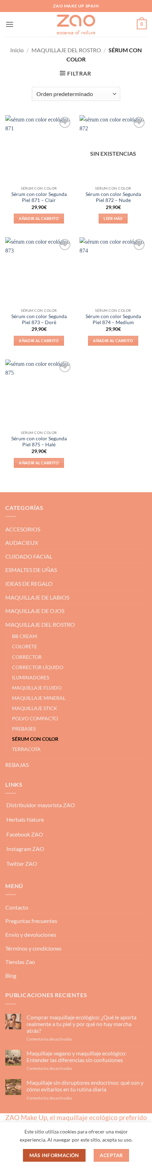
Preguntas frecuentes (31, 920)
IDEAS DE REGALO (29, 583)
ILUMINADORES (30, 677)
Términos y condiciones (33, 948)
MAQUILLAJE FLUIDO (37, 688)
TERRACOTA (26, 749)
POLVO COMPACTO (35, 718)
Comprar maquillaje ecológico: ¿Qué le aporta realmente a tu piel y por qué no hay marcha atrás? (81, 1024)
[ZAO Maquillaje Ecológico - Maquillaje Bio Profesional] (76, 24)
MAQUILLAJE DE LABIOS (37, 597)
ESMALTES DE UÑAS (31, 569)
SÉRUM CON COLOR (35, 739)
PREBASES (24, 729)
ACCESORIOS (22, 529)
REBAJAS (17, 764)
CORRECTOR (27, 657)
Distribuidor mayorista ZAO (40, 805)
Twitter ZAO (21, 863)
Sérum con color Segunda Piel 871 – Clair (39, 197)
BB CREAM (24, 636)
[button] (9, 24)
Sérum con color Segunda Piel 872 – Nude (113, 197)
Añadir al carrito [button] (39, 218)
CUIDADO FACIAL (28, 556)
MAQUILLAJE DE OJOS (34, 610)
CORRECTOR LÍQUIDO (37, 667)
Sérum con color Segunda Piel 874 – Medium (113, 320)
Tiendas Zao (20, 961)
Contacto (16, 907)
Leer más (113, 218)
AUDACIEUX (21, 542)
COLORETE (24, 646)
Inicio (17, 50)
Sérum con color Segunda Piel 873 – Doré (39, 320)
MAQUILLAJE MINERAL (38, 698)
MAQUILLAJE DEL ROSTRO (66, 50)
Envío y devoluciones (30, 934)
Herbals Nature (25, 819)
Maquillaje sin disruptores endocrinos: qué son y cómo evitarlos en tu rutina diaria (85, 1085)
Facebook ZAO (24, 834)
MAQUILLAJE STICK (34, 708)
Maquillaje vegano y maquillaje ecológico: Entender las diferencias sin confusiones (77, 1056)
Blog (10, 975)
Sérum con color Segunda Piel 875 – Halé (39, 442)
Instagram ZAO (25, 848)
